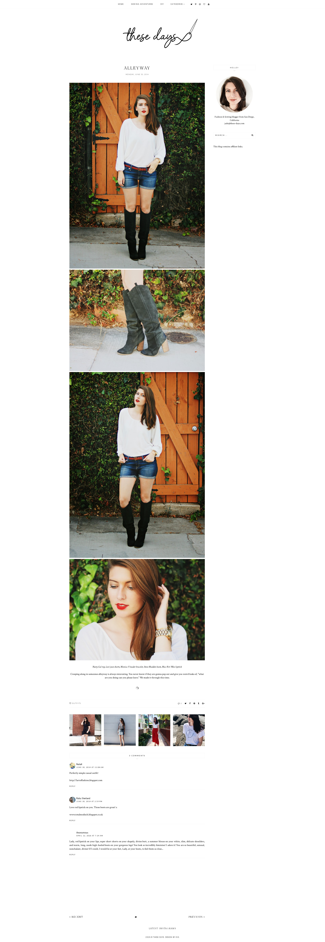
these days (158, 937)
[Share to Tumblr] (198, 703)
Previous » (197, 916)
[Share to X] (186, 703)
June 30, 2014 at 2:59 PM (89, 801)
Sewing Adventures (142, 4)
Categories (177, 4)
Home (121, 4)
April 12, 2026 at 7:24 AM (89, 836)
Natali (79, 764)
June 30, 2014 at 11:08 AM (90, 767)
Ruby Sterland (83, 798)
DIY (162, 4)
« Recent (76, 916)
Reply (72, 786)
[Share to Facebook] (190, 703)
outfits (76, 703)
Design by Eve (172, 937)
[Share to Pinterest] (194, 703)
